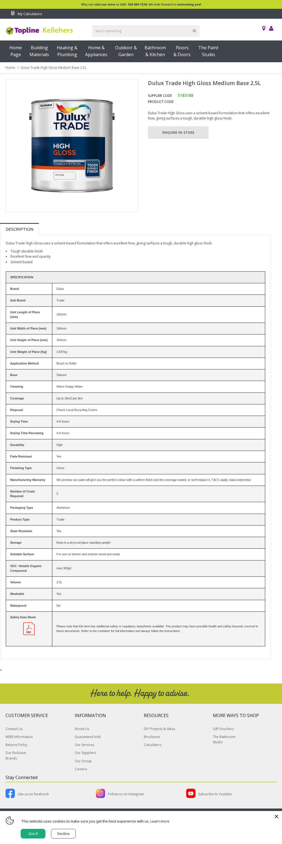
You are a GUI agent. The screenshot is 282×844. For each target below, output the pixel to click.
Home (10, 67)
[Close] (276, 816)
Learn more (159, 821)
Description (19, 229)
